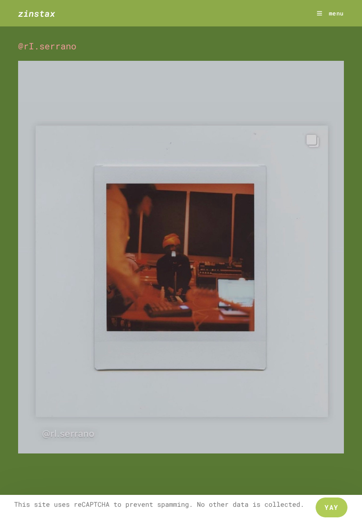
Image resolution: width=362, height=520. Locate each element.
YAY (331, 507)
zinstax (36, 13)
